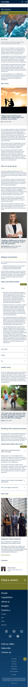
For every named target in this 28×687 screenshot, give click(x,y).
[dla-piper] (5, 2)
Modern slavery (14, 666)
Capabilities (6, 597)
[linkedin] (10, 636)
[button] (14, 580)
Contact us (6, 652)
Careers (5, 610)
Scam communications (14, 671)
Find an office (7, 644)
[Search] (22, 2)
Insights (5, 606)
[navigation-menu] (26, 2)
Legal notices (14, 661)
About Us (4, 5)
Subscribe (6, 648)
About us (5, 601)
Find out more (5, 555)
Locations (3, 614)
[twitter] (21, 631)
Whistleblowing (14, 668)
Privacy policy (14, 658)
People (4, 593)
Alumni (3, 625)
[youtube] (18, 636)
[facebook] (6, 631)
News (2, 617)
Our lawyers (5, 13)
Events (3, 621)
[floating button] (25, 659)
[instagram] (14, 631)
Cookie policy (14, 663)
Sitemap (13, 674)
